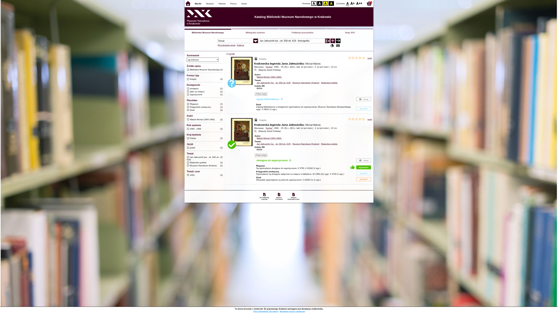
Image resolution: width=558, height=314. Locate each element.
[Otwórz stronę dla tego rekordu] (242, 73)
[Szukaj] (338, 41)
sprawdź (363, 108)
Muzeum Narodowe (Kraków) (306, 83)
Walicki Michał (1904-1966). (269, 77)
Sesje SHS (350, 32)
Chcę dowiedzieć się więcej (265, 311)
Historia (222, 3)
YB (325, 3)
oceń (369, 58)
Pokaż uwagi (261, 94)
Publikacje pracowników (302, 32)
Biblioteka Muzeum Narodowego (208, 32)
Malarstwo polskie (329, 83)
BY (331, 3)
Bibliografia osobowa (255, 32)
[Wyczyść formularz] (332, 45)
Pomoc (233, 3)
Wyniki (198, 3)
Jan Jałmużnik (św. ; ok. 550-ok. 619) (274, 83)
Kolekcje (240, 45)
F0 (347, 3)
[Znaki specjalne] (338, 45)
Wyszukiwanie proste (227, 45)
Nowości (210, 3)
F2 (359, 3)
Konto (244, 3)
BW (320, 3)
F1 (352, 3)
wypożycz (364, 167)
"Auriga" (269, 67)
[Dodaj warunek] (332, 41)
